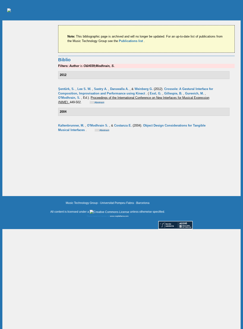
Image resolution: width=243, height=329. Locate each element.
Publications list (131, 41)
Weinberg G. (144, 89)
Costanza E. (123, 125)
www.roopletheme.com (119, 216)
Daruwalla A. (120, 89)
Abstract (99, 102)
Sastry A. (101, 89)
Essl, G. (156, 93)
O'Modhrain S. (98, 125)
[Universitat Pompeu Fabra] (45, 10)
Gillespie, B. (173, 93)
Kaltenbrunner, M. (71, 125)
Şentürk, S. (66, 89)
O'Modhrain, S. (69, 97)
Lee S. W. (84, 89)
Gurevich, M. (195, 93)
